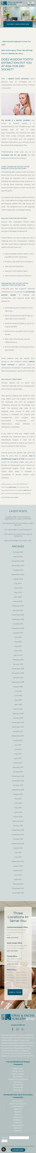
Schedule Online (18, 1150)
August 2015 (18, 848)
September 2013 (18, 861)
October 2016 (18, 785)
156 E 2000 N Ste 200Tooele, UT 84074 (14, 958)
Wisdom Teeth (18, 1068)
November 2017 (18, 727)
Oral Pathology (18, 1085)
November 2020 (18, 566)
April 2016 (18, 812)
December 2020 (18, 561)
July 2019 (18, 637)
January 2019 (18, 664)
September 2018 (18, 682)
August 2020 (18, 579)
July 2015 (18, 853)
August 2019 (18, 633)
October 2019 (18, 624)
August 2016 (18, 794)
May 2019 (18, 646)
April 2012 (18, 879)
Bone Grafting (18, 1076)
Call (28, 3)
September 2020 (18, 575)
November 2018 (18, 673)
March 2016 (18, 817)
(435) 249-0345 (12, 964)
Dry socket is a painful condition (15, 120)
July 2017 (18, 745)
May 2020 (18, 592)
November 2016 (18, 781)
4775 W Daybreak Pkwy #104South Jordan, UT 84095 (17, 945)
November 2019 (18, 619)
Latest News (12, 487)
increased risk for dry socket (14, 155)
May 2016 (18, 808)
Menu (33, 3)
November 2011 (18, 893)
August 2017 (18, 740)
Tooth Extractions (18, 1074)
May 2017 (18, 754)
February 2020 (18, 606)
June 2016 (18, 803)
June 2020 (18, 588)
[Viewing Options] (3, 1149)
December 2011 (18, 888)
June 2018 (18, 696)
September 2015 (18, 844)
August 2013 (18, 866)
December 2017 (18, 723)
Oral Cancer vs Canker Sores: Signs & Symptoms (18, 535)
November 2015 (18, 835)
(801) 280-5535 (12, 951)
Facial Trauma (18, 1090)
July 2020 (18, 583)
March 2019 (18, 655)
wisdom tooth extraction (18, 79)
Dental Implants (18, 1071)
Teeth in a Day (18, 1087)
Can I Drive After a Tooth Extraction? (18, 530)
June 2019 (18, 642)
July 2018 (18, 691)
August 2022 (18, 557)
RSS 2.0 (26, 490)
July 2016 (18, 799)
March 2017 (18, 763)
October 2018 (18, 678)
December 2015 (18, 830)
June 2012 (18, 875)
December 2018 (18, 669)
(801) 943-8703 (12, 938)
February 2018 (18, 714)
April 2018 (18, 705)
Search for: (5, 1137)
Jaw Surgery (18, 1082)
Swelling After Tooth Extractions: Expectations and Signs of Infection (18, 518)
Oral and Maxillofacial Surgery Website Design (15, 1146)
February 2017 (18, 767)
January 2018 (18, 718)
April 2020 (18, 597)
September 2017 (18, 736)
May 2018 (18, 700)
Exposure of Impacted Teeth (18, 1079)
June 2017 (18, 749)
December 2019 (18, 615)
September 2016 (18, 790)
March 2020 (18, 601)
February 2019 (18, 660)
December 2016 (18, 776)
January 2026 (18, 552)
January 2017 (18, 772)
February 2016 (18, 821)
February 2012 (18, 884)
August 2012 (18, 870)
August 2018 (18, 687)
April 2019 (18, 651)
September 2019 (18, 628)
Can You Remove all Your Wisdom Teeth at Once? (18, 524)
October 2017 (18, 731)
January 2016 (18, 826)
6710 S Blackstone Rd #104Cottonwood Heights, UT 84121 (17, 931)
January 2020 (18, 610)
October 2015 (18, 839)
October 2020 (18, 570)
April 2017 (18, 758)
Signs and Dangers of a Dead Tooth (18, 541)
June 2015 (18, 857)
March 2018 (18, 709)
